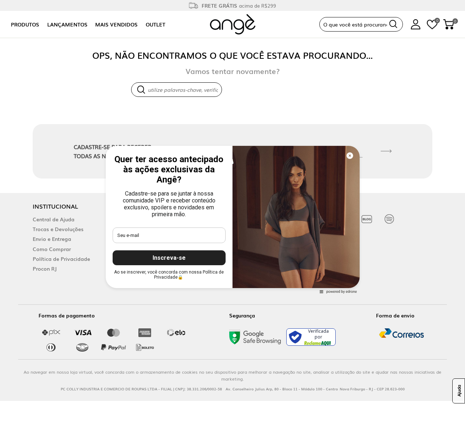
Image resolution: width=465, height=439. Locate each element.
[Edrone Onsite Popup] (232, 219)
